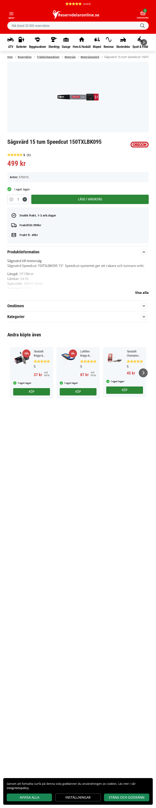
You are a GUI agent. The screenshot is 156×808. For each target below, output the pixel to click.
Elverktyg (54, 46)
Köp (32, 392)
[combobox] (78, 26)
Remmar (109, 46)
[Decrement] (11, 199)
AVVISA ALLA (29, 797)
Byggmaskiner (37, 46)
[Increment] (25, 199)
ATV (10, 46)
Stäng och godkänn (126, 797)
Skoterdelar (123, 46)
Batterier (21, 46)
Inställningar (78, 797)
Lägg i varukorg (90, 199)
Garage (66, 46)
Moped (97, 46)
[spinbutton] (18, 199)
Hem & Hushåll (81, 46)
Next (143, 372)
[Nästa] (144, 42)
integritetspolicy (18, 788)
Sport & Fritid (140, 46)
